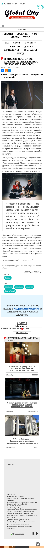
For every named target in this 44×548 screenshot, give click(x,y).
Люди (35, 33)
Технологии (11, 50)
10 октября (10, 447)
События (22, 33)
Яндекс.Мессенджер (26, 308)
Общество (14, 46)
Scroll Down (37, 544)
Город (26, 37)
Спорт (16, 42)
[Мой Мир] (9, 70)
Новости (7, 33)
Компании (30, 50)
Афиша (22, 323)
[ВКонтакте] (2, 70)
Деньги (28, 46)
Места (15, 37)
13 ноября (10, 375)
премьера (8, 287)
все (7, 42)
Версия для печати (32, 272)
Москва (21, 29)
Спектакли (33, 411)
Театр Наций (10, 291)
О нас (11, 464)
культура (29, 287)
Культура (30, 42)
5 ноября (9, 411)
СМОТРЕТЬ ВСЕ (22, 333)
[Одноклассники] (6, 70)
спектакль (19, 287)
